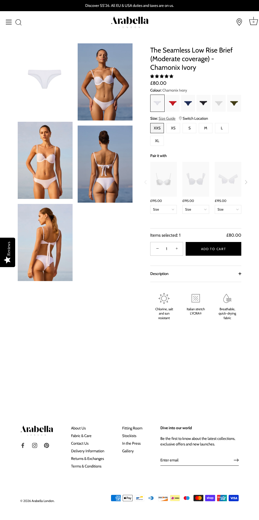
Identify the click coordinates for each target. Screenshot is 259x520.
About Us (78, 428)
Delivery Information (87, 451)
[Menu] (8, 22)
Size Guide (167, 118)
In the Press (131, 443)
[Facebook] (22, 445)
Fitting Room (132, 428)
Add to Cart (213, 249)
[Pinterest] (46, 445)
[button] (162, 76)
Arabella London (43, 501)
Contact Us (80, 443)
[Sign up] (236, 460)
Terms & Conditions (86, 466)
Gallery (128, 451)
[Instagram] (34, 445)
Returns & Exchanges (87, 458)
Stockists (129, 436)
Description (159, 273)
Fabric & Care (81, 436)
